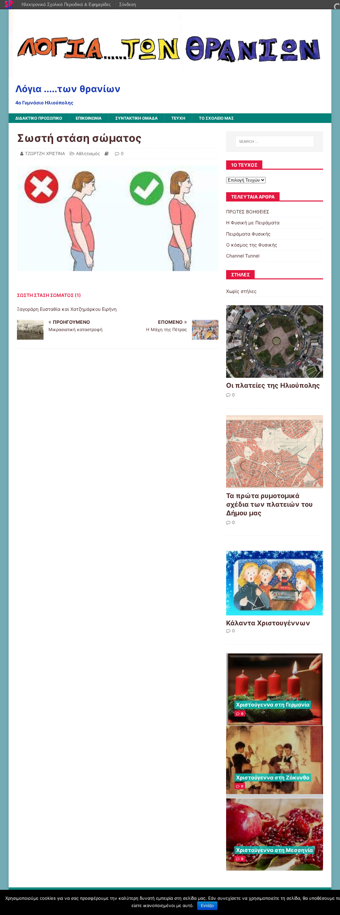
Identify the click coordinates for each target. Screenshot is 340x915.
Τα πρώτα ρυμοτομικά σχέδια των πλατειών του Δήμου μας (269, 504)
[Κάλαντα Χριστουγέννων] (274, 611)
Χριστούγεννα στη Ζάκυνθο (272, 777)
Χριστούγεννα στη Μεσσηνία (274, 850)
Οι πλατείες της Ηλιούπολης (273, 385)
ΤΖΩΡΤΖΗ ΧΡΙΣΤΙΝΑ (45, 153)
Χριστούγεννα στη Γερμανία (272, 704)
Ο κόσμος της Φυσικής (251, 245)
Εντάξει (207, 905)
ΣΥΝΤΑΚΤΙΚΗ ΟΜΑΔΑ (136, 118)
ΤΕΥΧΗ (178, 118)
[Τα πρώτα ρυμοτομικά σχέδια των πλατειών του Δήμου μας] (274, 484)
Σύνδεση (127, 4)
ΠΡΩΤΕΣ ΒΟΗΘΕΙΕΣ (247, 211)
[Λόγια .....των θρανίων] (170, 74)
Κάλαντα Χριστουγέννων (268, 623)
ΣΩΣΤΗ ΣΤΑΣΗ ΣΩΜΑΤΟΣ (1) (49, 295)
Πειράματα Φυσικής (248, 234)
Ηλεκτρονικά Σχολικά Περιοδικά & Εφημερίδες (66, 4)
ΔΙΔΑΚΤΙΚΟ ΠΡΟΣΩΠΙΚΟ (38, 118)
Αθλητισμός (88, 153)
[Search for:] (274, 141)
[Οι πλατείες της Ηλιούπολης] (274, 374)
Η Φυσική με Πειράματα (253, 222)
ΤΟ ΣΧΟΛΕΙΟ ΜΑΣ (216, 118)
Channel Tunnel (242, 255)
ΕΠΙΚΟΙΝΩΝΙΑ (89, 118)
